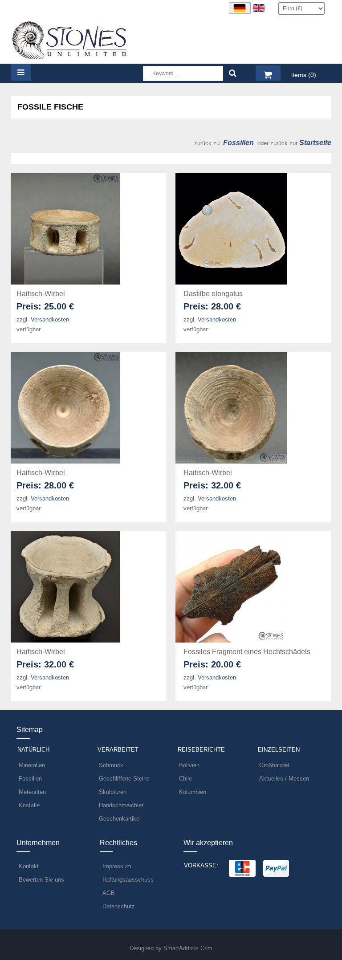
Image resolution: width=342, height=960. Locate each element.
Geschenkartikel (120, 818)
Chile (185, 778)
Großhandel (274, 765)
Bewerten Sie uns (41, 879)
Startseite (315, 142)
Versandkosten (50, 319)
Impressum (116, 866)
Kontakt (29, 866)
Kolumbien (192, 792)
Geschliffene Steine (124, 778)
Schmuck (111, 765)
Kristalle (29, 805)
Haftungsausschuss (128, 879)
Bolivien (189, 765)
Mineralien (32, 765)
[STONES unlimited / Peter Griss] (70, 40)
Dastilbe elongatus (213, 293)
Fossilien (237, 142)
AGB (108, 893)
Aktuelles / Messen (284, 778)
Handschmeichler (121, 805)
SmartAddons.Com (187, 948)
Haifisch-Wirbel (40, 293)
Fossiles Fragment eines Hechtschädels (246, 651)
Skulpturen (112, 792)
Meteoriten (32, 792)
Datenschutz (118, 906)
